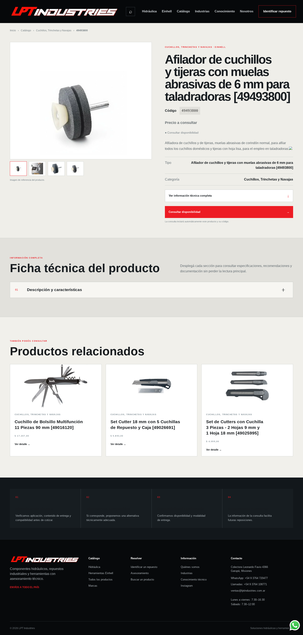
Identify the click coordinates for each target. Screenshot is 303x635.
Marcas (92, 585)
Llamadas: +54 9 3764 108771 (249, 584)
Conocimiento (225, 11)
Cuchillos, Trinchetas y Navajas (53, 30)
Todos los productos (100, 579)
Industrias (202, 11)
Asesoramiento (140, 573)
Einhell (167, 11)
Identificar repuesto (277, 11)
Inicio (13, 30)
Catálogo (183, 11)
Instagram (187, 585)
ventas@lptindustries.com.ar (248, 590)
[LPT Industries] (64, 11)
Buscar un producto (142, 579)
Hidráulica (149, 11)
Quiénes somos (190, 567)
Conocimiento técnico (194, 579)
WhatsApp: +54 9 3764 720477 (249, 578)
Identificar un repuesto (144, 567)
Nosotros (246, 11)
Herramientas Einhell (100, 573)
